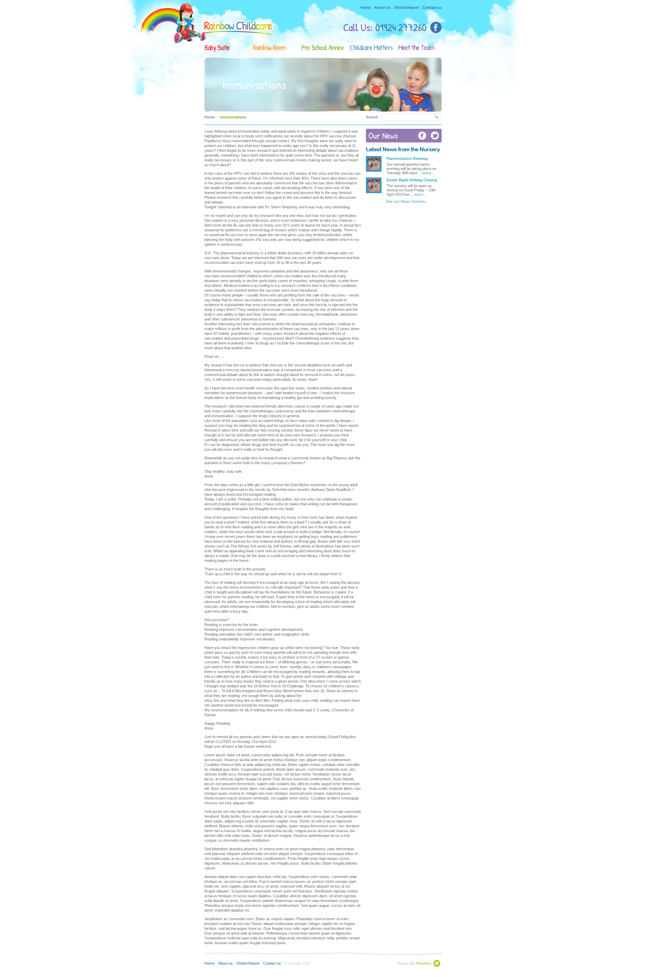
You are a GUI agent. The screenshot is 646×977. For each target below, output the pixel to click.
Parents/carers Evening (407, 158)
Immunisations (233, 117)
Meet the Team (416, 47)
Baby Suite (217, 47)
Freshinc (424, 963)
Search (372, 117)
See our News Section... (407, 201)
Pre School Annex (322, 47)
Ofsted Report (406, 7)
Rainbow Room (269, 47)
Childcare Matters (371, 47)
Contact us (432, 7)
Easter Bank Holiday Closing (412, 180)
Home (365, 7)
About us (382, 7)
